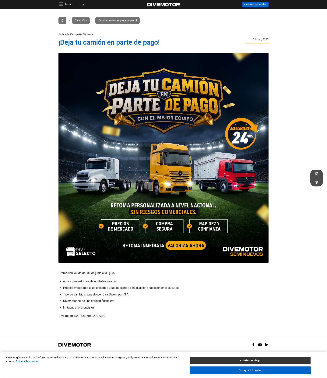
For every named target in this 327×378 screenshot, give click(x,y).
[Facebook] (253, 345)
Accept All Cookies (250, 370)
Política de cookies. (27, 361)
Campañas (81, 20)
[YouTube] (260, 345)
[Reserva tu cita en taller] (316, 174)
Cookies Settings (250, 360)
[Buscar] (83, 4)
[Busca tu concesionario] (316, 182)
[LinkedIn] (267, 345)
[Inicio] (62, 20)
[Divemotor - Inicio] (163, 4)
